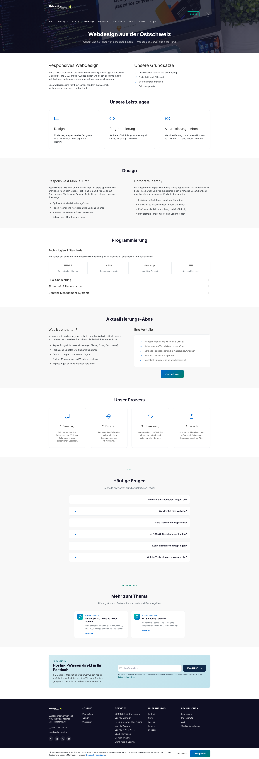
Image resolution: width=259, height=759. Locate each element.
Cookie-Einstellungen (191, 726)
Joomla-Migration (123, 718)
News (132, 21)
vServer (75, 21)
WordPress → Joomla (125, 742)
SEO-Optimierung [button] (60, 280)
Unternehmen (119, 21)
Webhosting (87, 714)
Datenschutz (187, 718)
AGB (183, 722)
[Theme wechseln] (208, 14)
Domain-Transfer (122, 738)
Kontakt (193, 14)
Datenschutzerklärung (126, 677)
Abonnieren (193, 668)
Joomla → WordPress (125, 730)
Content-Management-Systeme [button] (69, 292)
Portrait (151, 714)
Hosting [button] (62, 21)
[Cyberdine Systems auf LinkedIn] (56, 738)
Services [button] (102, 21)
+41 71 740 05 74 (59, 727)
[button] (129, 499)
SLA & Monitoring (123, 734)
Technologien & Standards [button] (65, 250)
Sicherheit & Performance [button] (65, 286)
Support (153, 21)
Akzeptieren (200, 753)
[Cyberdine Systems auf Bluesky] (68, 738)
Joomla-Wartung (122, 726)
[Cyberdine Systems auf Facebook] (51, 738)
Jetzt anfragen (172, 374)
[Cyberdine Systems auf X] (62, 738)
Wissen (142, 21)
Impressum (186, 714)
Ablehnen (182, 753)
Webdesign (89, 21)
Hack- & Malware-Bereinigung (128, 722)
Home (51, 21)
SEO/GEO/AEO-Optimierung (127, 714)
